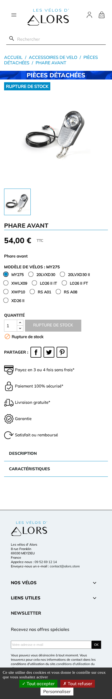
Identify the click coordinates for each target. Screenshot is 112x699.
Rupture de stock (53, 325)
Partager (35, 352)
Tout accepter (40, 683)
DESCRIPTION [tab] (23, 453)
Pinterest (62, 352)
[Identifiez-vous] (89, 14)
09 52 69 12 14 (46, 562)
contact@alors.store (65, 566)
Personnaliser (57, 691)
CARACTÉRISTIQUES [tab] (29, 468)
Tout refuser (79, 683)
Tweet (48, 352)
